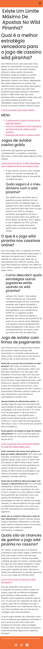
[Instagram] (16, 645)
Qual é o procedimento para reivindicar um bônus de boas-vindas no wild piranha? (23, 129)
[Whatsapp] (21, 645)
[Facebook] (27, 645)
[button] (40, 3)
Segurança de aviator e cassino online (23, 135)
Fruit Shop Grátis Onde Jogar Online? (18, 110)
